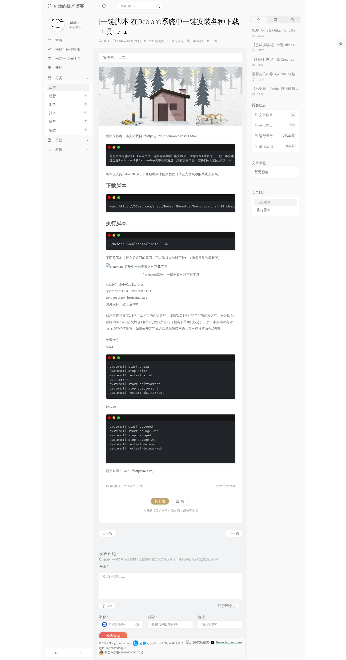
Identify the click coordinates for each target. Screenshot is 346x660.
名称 (103, 617)
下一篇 (234, 533)
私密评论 (225, 606)
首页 (110, 57)
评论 (103, 566)
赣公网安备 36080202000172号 (124, 653)
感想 (67, 96)
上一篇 (107, 533)
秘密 (67, 130)
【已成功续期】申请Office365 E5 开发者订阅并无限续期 (294, 45)
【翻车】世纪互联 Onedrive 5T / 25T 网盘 (283, 59)
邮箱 (152, 617)
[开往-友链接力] (197, 642)
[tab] (258, 19)
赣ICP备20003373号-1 (112, 648)
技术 (67, 113)
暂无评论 (178, 41)
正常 (67, 87)
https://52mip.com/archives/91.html (171, 136)
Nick (106, 41)
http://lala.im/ (144, 471)
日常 (67, 121)
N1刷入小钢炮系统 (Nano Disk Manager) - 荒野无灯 (290, 30)
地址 (201, 617)
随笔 (67, 104)
